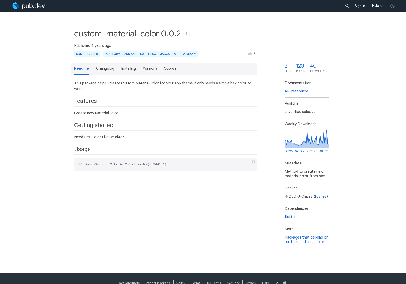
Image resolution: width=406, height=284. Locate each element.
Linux (152, 54)
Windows (189, 54)
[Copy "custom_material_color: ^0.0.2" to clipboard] (188, 34)
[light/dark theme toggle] (392, 6)
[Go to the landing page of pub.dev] (28, 5)
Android (130, 54)
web (176, 54)
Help (375, 6)
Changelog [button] (105, 68)
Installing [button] (128, 68)
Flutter (92, 54)
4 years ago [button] (101, 45)
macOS (165, 54)
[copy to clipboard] (253, 161)
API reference (296, 91)
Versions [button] (150, 68)
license (321, 196)
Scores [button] (170, 68)
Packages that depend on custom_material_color (306, 239)
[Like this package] (250, 53)
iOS (142, 54)
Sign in (360, 6)
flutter (290, 217)
